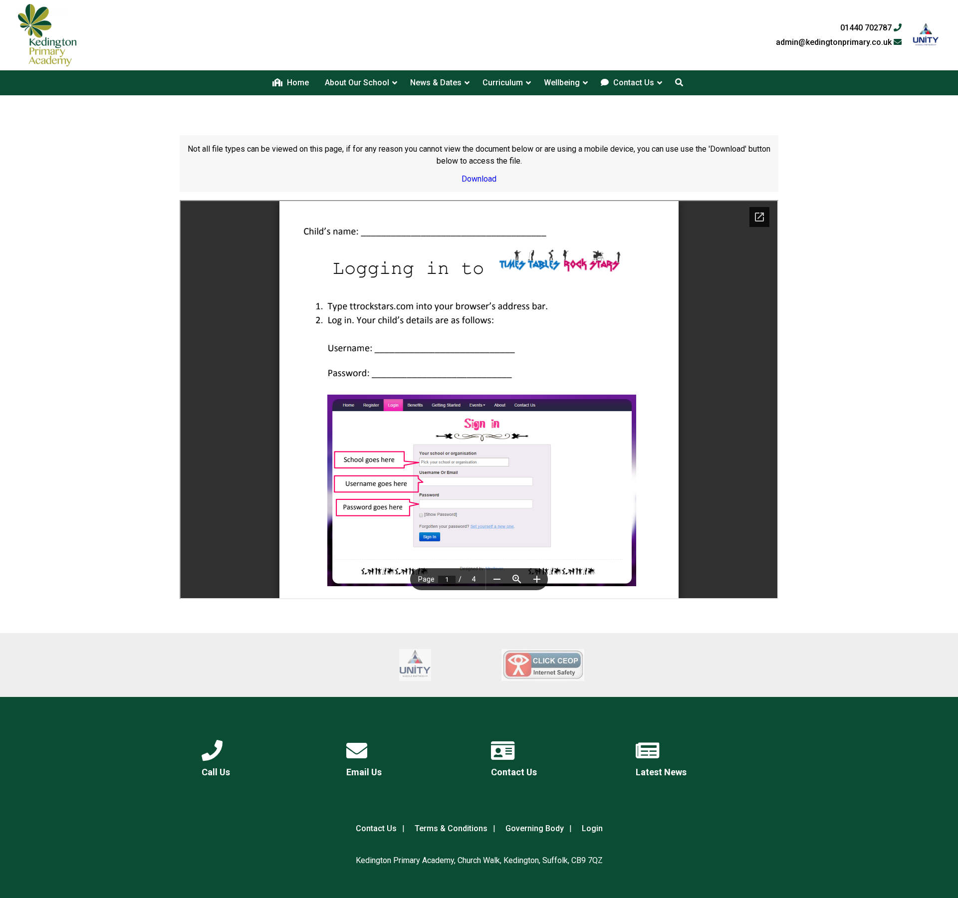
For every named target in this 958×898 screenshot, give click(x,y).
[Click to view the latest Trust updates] (926, 35)
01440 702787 (867, 27)
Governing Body (534, 828)
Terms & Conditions (451, 828)
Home (297, 82)
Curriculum (502, 82)
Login (592, 828)
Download (479, 179)
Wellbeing (562, 82)
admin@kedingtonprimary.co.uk (835, 42)
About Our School (357, 82)
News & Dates (436, 82)
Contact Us (632, 82)
